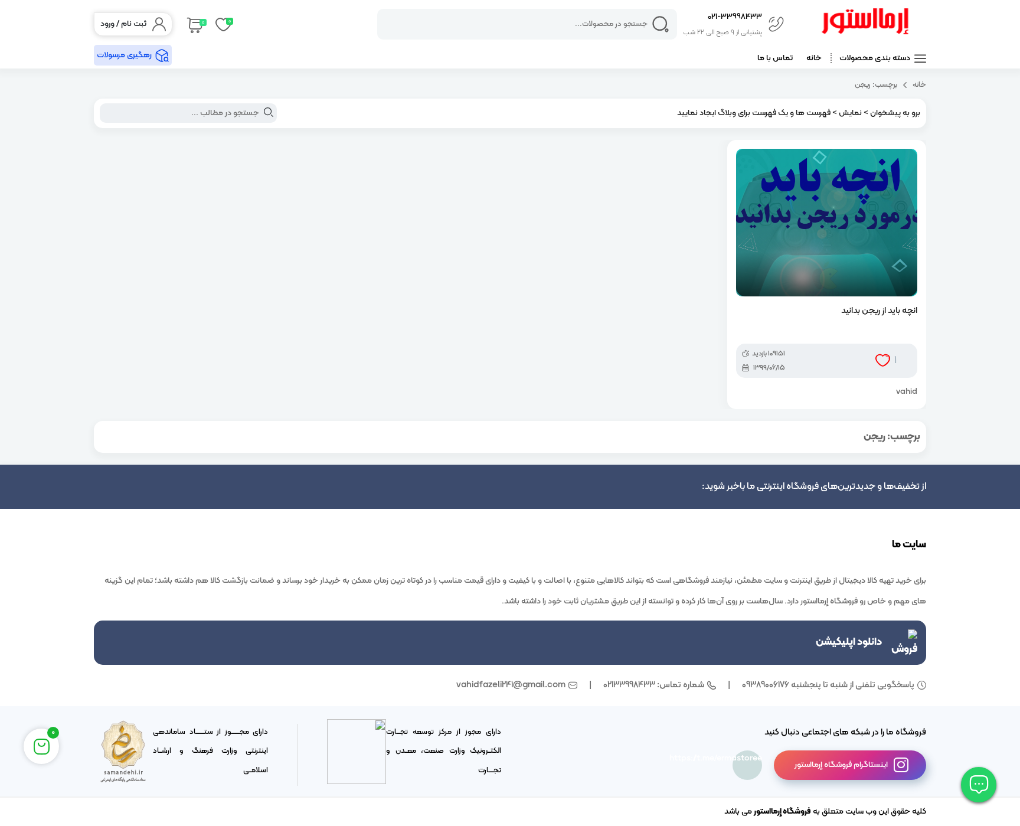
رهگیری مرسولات (124, 55)
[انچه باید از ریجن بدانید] (827, 222)
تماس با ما (775, 58)
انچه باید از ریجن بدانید (879, 311)
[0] (194, 24)
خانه (814, 58)
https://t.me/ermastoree (747, 758)
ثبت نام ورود (123, 24)
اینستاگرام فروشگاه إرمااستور (841, 765)
